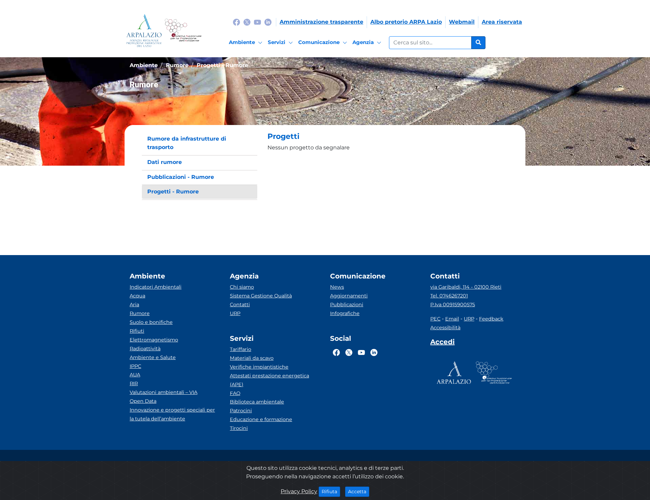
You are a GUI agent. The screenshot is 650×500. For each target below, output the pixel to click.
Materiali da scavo (252, 358)
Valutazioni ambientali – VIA (163, 392)
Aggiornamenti (349, 296)
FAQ (235, 393)
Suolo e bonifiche (151, 322)
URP (235, 313)
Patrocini (241, 411)
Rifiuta (331, 491)
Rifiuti (137, 331)
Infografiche (345, 313)
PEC (435, 319)
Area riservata (502, 22)
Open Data (143, 401)
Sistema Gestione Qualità (261, 296)
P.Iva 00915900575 (452, 304)
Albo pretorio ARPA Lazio (406, 22)
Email (452, 319)
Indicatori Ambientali (155, 287)
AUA (135, 375)
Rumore (140, 313)
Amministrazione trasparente (321, 22)
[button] (387, 136)
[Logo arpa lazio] (144, 30)
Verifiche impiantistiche (259, 367)
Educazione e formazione (261, 419)
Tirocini (239, 428)
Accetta (358, 491)
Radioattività (145, 349)
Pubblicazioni (346, 304)
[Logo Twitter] (247, 22)
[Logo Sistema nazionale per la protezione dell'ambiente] (183, 30)
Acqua (137, 296)
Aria (134, 304)
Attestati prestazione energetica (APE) (269, 380)
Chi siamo (242, 287)
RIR (134, 383)
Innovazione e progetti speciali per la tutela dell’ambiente (172, 414)
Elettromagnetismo (154, 340)
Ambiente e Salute (153, 357)
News (337, 287)
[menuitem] (199, 143)
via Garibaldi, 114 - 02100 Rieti (465, 287)
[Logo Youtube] (257, 22)
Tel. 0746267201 (449, 296)
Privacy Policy (299, 491)
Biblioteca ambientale (257, 402)
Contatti (240, 304)
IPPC (135, 366)
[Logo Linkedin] (268, 22)
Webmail (462, 22)
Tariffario (240, 349)
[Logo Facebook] (236, 22)
